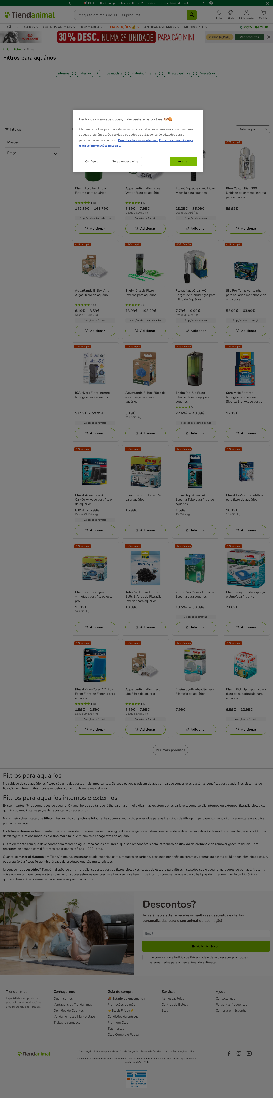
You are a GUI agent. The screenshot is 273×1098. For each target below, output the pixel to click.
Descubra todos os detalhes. (138, 140)
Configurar (92, 161)
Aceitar (183, 161)
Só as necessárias (125, 161)
